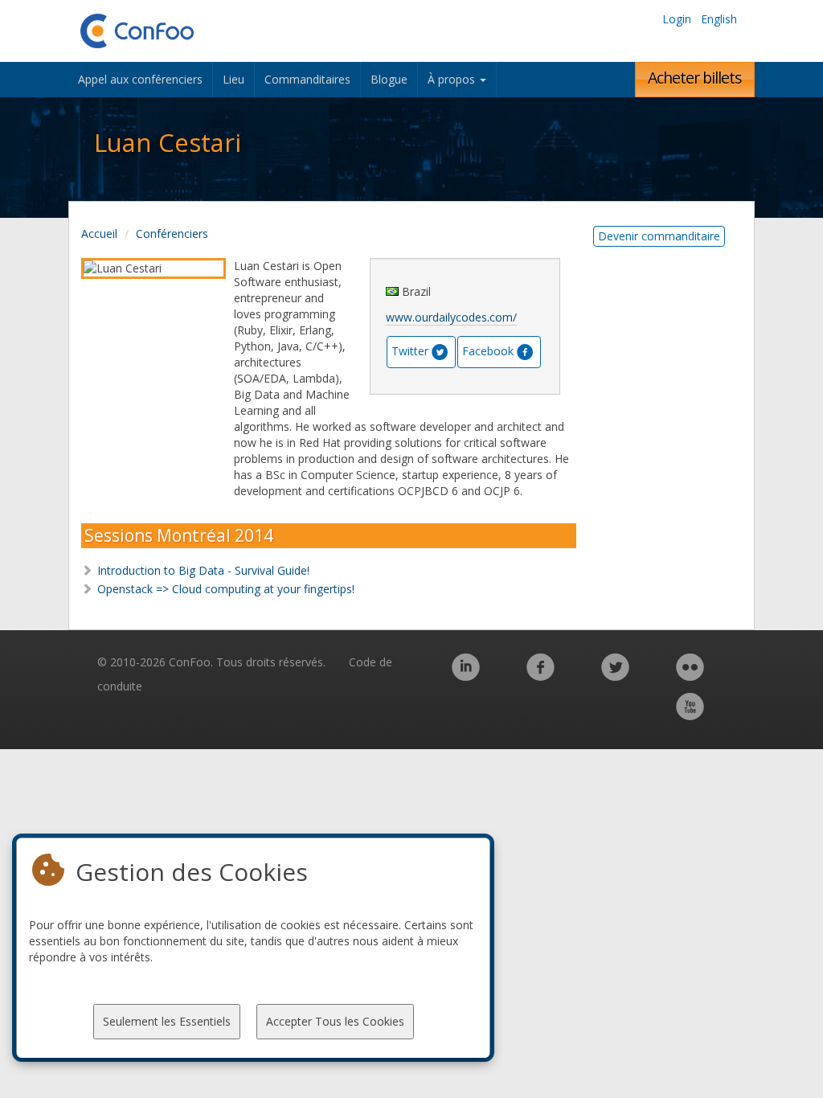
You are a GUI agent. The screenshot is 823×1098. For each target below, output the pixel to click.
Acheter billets (695, 77)
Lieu (233, 79)
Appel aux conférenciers (140, 79)
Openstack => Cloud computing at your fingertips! (225, 588)
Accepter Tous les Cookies (335, 1021)
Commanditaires (307, 79)
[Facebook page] (540, 675)
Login (676, 19)
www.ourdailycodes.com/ (451, 317)
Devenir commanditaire (659, 236)
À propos (453, 79)
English (719, 19)
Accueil (99, 233)
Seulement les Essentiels (167, 1021)
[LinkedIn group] (466, 675)
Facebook (488, 350)
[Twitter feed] (615, 675)
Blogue (389, 79)
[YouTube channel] (690, 715)
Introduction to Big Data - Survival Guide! (203, 570)
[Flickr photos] (690, 675)
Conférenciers (172, 233)
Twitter (409, 350)
